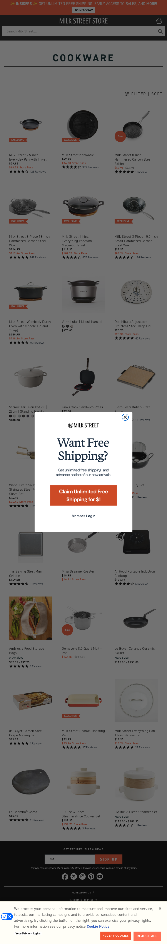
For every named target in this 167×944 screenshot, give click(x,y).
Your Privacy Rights (27, 933)
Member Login (83, 516)
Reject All (147, 936)
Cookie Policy (98, 926)
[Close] (160, 908)
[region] (83, 922)
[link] (83, 465)
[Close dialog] (125, 417)
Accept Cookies (116, 935)
